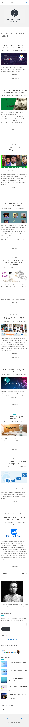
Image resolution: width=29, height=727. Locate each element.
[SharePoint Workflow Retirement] (14, 430)
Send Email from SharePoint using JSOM (14, 463)
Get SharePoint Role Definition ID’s (14, 370)
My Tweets (4, 710)
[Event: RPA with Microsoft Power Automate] (14, 217)
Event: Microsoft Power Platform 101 (14, 149)
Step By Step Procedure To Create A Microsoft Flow (14, 518)
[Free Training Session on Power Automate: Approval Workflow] (14, 104)
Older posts (5, 573)
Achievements (14, 314)
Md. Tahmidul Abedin (21, 50)
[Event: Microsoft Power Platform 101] (14, 161)
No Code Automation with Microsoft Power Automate (14, 46)
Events (14, 86)
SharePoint (14, 365)
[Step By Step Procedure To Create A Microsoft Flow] (14, 533)
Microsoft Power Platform (13, 513)
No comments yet (14, 78)
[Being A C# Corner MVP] (14, 330)
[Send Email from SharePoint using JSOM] (14, 477)
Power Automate (14, 41)
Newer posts (24, 573)
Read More (14, 74)
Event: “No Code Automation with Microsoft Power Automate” (14, 263)
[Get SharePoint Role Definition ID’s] (14, 383)
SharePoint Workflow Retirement (14, 418)
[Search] (27, 2)
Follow (5, 629)
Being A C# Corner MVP (14, 318)
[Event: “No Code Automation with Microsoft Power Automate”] (14, 276)
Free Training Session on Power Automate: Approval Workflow (14, 91)
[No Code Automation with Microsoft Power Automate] (14, 59)
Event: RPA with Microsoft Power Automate (14, 204)
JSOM (14, 458)
